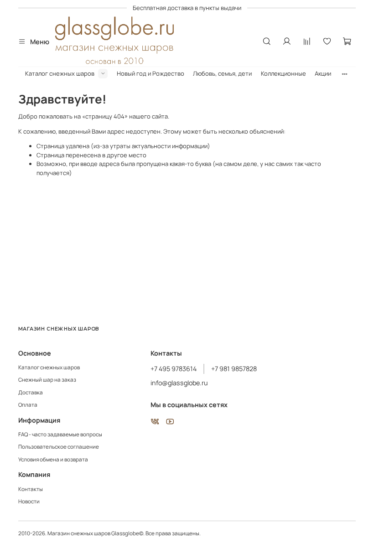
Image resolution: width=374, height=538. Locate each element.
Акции (323, 73)
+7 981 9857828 (234, 368)
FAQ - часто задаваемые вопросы (60, 434)
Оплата (27, 405)
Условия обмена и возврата (53, 459)
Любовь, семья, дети (222, 73)
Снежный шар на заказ (47, 379)
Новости (29, 501)
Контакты (30, 489)
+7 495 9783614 (174, 368)
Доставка (30, 392)
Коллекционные (283, 73)
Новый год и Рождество (150, 73)
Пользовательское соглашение (58, 446)
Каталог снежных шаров (59, 73)
